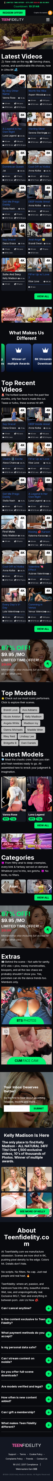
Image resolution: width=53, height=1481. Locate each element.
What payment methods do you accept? (22, 1334)
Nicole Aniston (11, 716)
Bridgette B (10, 742)
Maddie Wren (35, 729)
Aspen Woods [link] (35, 94)
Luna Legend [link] (9, 135)
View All (43, 296)
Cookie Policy (35, 1454)
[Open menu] (48, 19)
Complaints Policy (14, 1459)
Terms (23, 1454)
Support (12, 1454)
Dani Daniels (28, 742)
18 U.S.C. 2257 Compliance (25, 1464)
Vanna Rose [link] (9, 97)
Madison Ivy (31, 723)
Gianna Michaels (13, 729)
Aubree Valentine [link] (37, 573)
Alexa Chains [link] (10, 462)
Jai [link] (4, 170)
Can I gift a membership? (18, 1412)
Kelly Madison (33, 716)
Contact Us (42, 1459)
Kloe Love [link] (33, 281)
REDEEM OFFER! (13, 12)
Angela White (11, 723)
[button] (50, 800)
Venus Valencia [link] (36, 611)
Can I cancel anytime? (16, 1308)
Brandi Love (10, 709)
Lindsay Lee (27, 736)
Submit (39, 1108)
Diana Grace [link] (9, 243)
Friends (29, 1459)
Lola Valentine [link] (10, 611)
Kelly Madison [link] (10, 278)
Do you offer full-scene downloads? (17, 1373)
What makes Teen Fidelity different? (18, 1424)
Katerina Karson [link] (37, 535)
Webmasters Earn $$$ (26, 1469)
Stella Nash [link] (9, 208)
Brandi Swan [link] (35, 243)
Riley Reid (9, 736)
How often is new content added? (19, 1399)
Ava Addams (29, 709)
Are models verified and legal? (22, 1386)
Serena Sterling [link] (36, 132)
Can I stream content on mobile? (17, 1360)
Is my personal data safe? (18, 1347)
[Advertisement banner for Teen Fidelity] (26, 314)
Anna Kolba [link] (34, 170)
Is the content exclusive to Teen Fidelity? (23, 1321)
